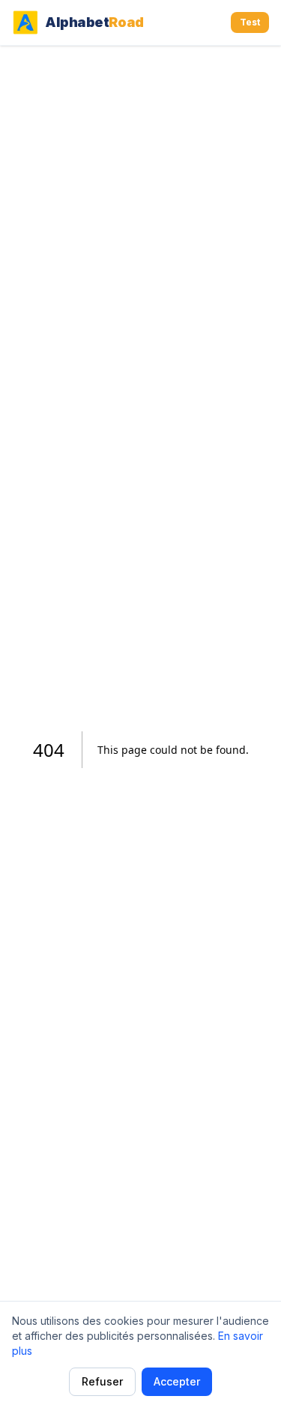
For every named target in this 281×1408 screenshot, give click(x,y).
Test (250, 22)
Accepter (177, 1381)
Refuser (102, 1381)
